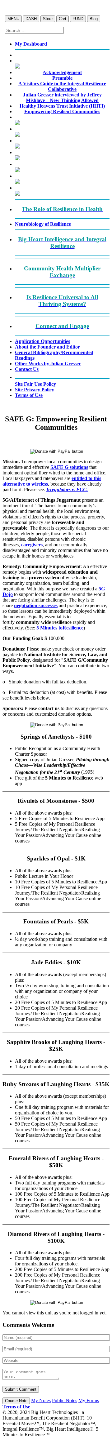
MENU (13, 18)
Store (48, 18)
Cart (62, 18)
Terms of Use (16, 1406)
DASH (31, 18)
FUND (77, 18)
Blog (94, 18)
